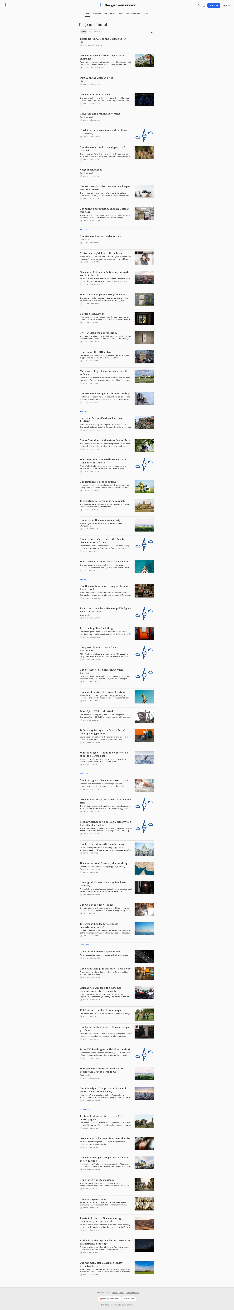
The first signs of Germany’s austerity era (104, 780)
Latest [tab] (83, 32)
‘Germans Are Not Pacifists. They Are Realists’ (101, 420)
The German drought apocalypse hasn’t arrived (103, 149)
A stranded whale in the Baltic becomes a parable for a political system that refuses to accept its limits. (103, 760)
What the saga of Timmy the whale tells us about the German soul (105, 754)
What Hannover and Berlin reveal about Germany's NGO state (103, 461)
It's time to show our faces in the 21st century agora (101, 1118)
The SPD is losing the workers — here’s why (105, 968)
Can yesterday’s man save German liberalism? (100, 649)
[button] (88, 14)
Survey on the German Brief (96, 77)
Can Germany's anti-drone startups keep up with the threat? (105, 188)
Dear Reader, (85, 239)
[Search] (198, 5)
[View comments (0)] (97, 48)
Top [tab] (90, 32)
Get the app (129, 1299)
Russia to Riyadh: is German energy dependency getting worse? (101, 1220)
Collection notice (132, 1292)
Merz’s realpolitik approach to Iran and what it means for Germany (103, 1090)
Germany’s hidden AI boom (95, 94)
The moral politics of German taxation (102, 692)
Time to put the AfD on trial (96, 352)
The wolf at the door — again (96, 904)
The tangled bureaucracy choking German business (104, 210)
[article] (117, 43)
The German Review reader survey (100, 236)
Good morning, (86, 133)
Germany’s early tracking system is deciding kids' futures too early (100, 989)
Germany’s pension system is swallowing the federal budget (105, 1013)
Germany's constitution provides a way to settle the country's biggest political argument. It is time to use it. (105, 356)
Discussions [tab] (98, 32)
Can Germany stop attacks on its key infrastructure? (101, 1264)
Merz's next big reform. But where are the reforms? (104, 373)
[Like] (81, 48)
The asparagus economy (94, 1199)
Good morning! (86, 117)
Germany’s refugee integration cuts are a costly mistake (104, 1159)
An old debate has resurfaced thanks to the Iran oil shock (104, 955)
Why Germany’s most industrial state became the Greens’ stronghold (101, 1070)
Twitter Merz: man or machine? (98, 332)
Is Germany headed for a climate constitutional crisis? (99, 925)
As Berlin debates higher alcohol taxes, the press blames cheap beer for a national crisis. (103, 1142)
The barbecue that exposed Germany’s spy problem (104, 1029)
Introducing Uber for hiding (96, 628)
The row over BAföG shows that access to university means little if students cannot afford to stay (105, 505)
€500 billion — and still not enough (100, 1010)
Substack (105, 1305)
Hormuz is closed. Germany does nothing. (104, 863)
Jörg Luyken (97, 45)
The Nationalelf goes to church (98, 481)
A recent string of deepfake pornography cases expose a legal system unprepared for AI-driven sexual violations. (106, 890)
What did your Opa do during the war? (102, 294)
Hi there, (83, 42)
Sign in (226, 5)
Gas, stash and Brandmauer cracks (100, 113)
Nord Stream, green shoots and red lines (103, 130)
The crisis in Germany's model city (100, 520)
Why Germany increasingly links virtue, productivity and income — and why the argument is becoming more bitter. (104, 696)
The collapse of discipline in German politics (101, 671)
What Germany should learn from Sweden (104, 561)
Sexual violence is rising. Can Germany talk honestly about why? (105, 823)
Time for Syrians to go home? (97, 1179)
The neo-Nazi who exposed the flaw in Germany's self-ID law (102, 541)
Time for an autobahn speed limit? (100, 951)
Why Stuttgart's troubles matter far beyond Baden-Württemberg (101, 524)
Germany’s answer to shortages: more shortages (102, 57)
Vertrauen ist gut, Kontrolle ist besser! (102, 253)
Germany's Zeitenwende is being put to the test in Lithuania (105, 274)
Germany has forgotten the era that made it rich (105, 801)
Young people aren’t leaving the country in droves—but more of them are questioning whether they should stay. (105, 738)
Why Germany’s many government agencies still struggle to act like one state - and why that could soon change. (105, 216)
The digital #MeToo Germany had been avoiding (103, 884)
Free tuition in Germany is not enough (102, 500)
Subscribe (213, 5)
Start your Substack (110, 1299)
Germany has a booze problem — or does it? (105, 1138)
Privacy (115, 1292)
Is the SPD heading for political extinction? (105, 1049)
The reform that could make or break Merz (105, 440)
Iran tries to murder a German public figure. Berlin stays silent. (105, 610)
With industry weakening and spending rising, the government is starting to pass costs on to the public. (102, 784)
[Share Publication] (204, 5)
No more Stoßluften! (92, 313)
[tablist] (92, 31)
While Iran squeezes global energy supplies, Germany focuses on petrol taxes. (102, 867)
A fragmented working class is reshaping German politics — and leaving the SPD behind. (105, 973)
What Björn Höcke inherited (96, 711)
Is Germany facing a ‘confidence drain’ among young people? (102, 732)
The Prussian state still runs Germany (102, 844)
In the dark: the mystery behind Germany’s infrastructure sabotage (105, 1242)
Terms (121, 1292)
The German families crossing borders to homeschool (104, 588)
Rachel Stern (95, 198)
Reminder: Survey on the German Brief (103, 38)
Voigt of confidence (91, 169)
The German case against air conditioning (104, 393)
